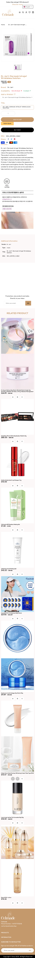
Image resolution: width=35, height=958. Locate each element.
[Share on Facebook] (8, 139)
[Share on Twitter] (11, 139)
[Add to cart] (17, 397)
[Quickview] (13, 397)
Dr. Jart (9, 244)
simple (8, 247)
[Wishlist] (30, 12)
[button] (28, 6)
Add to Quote (7, 123)
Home (3, 24)
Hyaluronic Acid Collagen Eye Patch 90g (12, 693)
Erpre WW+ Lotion (6, 897)
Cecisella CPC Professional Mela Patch (11, 613)
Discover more (17, 4)
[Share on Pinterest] (14, 139)
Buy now (17, 130)
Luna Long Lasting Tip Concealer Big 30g (12, 817)
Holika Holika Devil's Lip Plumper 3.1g (11, 480)
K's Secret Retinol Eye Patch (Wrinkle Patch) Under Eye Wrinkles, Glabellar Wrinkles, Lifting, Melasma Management (17, 390)
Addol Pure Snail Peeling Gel (8, 568)
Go (28, 303)
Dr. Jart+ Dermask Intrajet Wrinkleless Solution (16, 107)
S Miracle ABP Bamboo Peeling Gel (10, 524)
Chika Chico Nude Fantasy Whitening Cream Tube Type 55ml (17, 773)
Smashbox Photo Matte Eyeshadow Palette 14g (13, 436)
